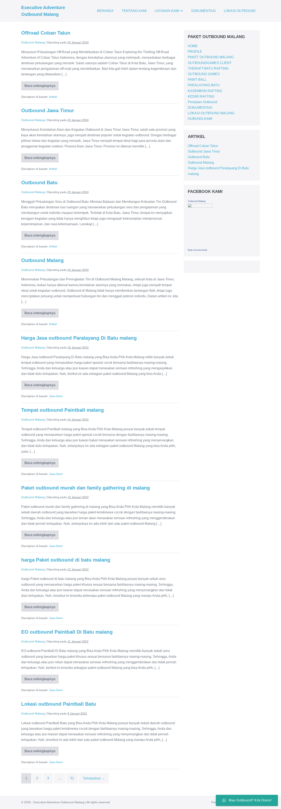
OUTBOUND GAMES (204, 74)
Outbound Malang (42, 260)
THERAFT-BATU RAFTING (208, 68)
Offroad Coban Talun (45, 33)
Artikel (53, 96)
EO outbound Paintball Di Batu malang (67, 632)
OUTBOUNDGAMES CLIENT (210, 63)
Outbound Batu (39, 182)
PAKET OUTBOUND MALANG (210, 57)
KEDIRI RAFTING (201, 96)
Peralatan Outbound (202, 102)
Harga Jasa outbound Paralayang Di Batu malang (79, 338)
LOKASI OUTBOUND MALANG (211, 113)
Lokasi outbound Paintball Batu (58, 704)
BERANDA (105, 11)
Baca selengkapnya (39, 84)
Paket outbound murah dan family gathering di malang (85, 488)
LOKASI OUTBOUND (240, 11)
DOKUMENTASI (203, 11)
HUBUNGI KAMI (200, 118)
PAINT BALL (197, 79)
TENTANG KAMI (134, 11)
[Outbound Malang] (200, 225)
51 (72, 778)
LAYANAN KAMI (167, 11)
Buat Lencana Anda (197, 250)
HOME (193, 46)
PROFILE (195, 51)
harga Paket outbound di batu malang (65, 560)
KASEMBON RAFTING (205, 91)
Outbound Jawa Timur (47, 110)
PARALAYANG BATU (204, 85)
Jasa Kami (56, 396)
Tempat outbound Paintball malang (62, 410)
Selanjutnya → (94, 778)
